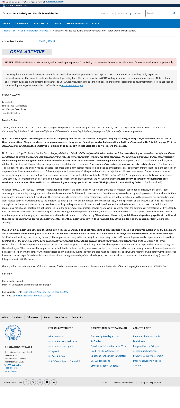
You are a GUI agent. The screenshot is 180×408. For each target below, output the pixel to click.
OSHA (6, 23)
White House (54, 336)
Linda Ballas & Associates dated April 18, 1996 (45, 291)
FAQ (112, 13)
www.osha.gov (10, 371)
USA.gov (52, 351)
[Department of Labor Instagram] (40, 382)
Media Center (61, 317)
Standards (20, 23)
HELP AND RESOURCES (76, 23)
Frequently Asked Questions (105, 336)
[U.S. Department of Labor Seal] (12, 332)
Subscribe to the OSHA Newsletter (108, 355)
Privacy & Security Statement (148, 355)
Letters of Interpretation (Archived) (31, 30)
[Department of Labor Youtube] (47, 382)
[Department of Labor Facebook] (26, 382)
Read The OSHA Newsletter (105, 351)
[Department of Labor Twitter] (33, 382)
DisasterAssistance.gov (59, 346)
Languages (137, 13)
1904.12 (51, 41)
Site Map (137, 365)
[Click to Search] (174, 13)
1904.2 (42, 41)
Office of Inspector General (104, 365)
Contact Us (104, 13)
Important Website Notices (147, 360)
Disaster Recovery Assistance (62, 341)
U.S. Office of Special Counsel (63, 361)
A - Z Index (96, 341)
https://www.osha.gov (72, 85)
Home (7, 30)
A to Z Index (122, 13)
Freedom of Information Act (147, 336)
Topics (56, 23)
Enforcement (39, 23)
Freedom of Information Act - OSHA (108, 346)
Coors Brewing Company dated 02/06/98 (31, 295)
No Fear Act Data (56, 356)
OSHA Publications (100, 360)
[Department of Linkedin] (54, 382)
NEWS (95, 23)
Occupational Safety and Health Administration (31, 13)
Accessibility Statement (145, 351)
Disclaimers (139, 341)
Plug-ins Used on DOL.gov (146, 346)
